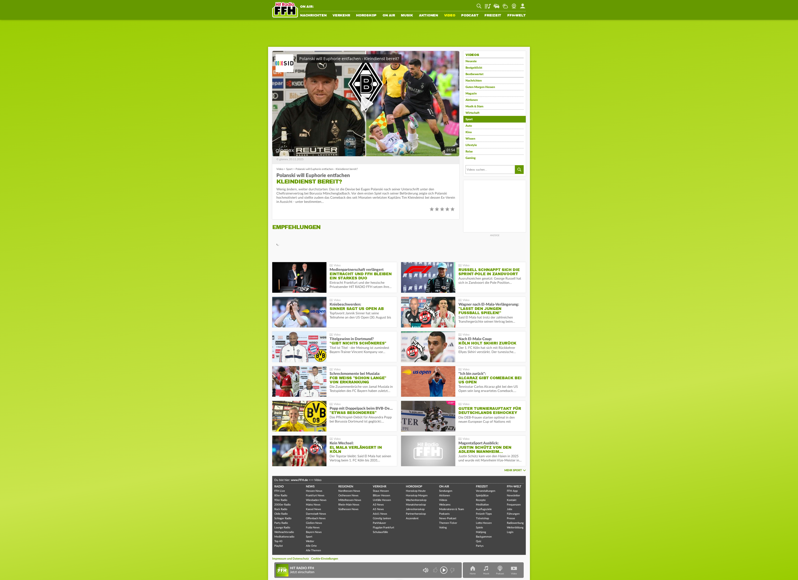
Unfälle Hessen (382, 500)
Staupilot (496, 4)
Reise (469, 151)
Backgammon (484, 536)
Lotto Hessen (484, 523)
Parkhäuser (379, 523)
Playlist (488, 4)
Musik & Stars (474, 106)
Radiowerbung (515, 523)
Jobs (509, 509)
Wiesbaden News (316, 500)
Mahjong (481, 532)
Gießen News (314, 523)
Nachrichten (313, 15)
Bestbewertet (474, 74)
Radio (279, 486)
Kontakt (511, 500)
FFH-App (512, 491)
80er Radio (280, 495)
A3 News (378, 504)
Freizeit (492, 15)
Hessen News (314, 491)
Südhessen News (348, 509)
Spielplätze (482, 495)
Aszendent (412, 518)
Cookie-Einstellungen (324, 558)
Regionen (345, 486)
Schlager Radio (282, 518)
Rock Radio (280, 509)
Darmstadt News (316, 514)
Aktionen (428, 15)
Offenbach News (316, 518)
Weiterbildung (515, 527)
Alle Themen (313, 550)
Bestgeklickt (474, 67)
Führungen (513, 514)
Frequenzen (514, 504)
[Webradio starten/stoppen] (443, 570)
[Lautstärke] (425, 570)
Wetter (505, 4)
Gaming (471, 158)
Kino (469, 132)
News (310, 486)
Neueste (471, 61)
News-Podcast (447, 518)
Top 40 (278, 541)
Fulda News (313, 527)
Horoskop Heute (416, 491)
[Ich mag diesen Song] (435, 570)
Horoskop (366, 15)
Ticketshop (482, 518)
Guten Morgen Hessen (480, 87)
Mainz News (313, 504)
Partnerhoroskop (416, 514)
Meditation (482, 504)
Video (449, 15)
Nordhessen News (349, 491)
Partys (480, 546)
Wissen (470, 138)
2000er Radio (282, 504)
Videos (443, 500)
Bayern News (314, 532)
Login (510, 532)
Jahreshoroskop (415, 509)
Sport (289, 169)
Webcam (514, 4)
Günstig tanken (382, 518)
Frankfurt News (315, 495)
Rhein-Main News (348, 504)
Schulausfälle (380, 532)
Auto (469, 125)
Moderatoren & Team (451, 509)
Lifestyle (471, 145)
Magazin (471, 93)
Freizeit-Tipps (484, 514)
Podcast (469, 15)
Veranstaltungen (485, 491)
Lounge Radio (282, 527)
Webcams (445, 504)
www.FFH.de (299, 480)
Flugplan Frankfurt (383, 527)
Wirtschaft (472, 113)
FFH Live (279, 491)
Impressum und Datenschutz (290, 558)
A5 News (378, 509)
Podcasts (444, 514)
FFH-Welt (516, 15)
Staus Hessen (381, 491)
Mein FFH (523, 4)
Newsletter (513, 495)
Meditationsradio (284, 536)
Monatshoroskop (416, 504)
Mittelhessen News (349, 500)
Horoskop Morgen (416, 495)
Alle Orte (311, 546)
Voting (443, 527)
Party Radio (281, 523)
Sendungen (445, 491)
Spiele (479, 527)
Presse (511, 518)
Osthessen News (348, 495)
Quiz (478, 541)
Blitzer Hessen (381, 495)
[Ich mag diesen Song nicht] (452, 570)
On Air (389, 15)
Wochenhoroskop (416, 500)
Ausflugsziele (484, 509)
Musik (407, 15)
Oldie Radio (281, 514)
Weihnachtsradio (284, 532)
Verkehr (341, 15)
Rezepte (481, 500)
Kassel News (313, 509)
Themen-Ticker (448, 523)
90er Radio (280, 500)
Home (473, 574)
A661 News (380, 514)
